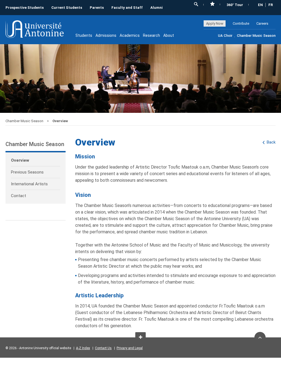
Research (151, 35)
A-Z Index (83, 348)
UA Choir (225, 35)
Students (83, 35)
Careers (262, 23)
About (168, 35)
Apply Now (214, 23)
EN (260, 5)
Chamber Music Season (256, 35)
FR (270, 5)
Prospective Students (24, 7)
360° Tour (235, 5)
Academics (130, 35)
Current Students (66, 7)
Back (271, 142)
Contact (18, 195)
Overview (20, 160)
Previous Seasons (27, 172)
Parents (97, 7)
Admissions (105, 35)
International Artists (29, 183)
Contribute (241, 23)
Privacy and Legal (130, 348)
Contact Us (103, 348)
